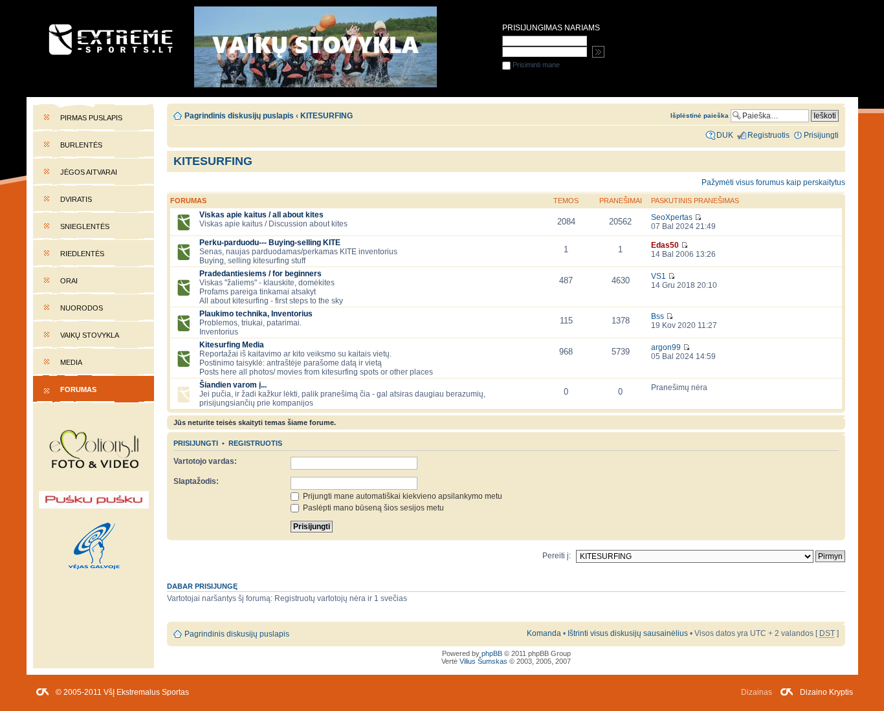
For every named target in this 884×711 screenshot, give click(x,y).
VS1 (658, 276)
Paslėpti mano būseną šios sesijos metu (372, 507)
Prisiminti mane (535, 65)
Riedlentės (82, 253)
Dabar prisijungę (202, 586)
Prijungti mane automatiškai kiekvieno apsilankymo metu (401, 496)
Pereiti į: (556, 555)
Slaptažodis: (196, 481)
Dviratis (76, 199)
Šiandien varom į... (233, 384)
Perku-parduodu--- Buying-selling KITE (269, 242)
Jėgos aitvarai (88, 172)
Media (71, 362)
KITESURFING (212, 161)
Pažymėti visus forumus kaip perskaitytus (773, 182)
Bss (657, 316)
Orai (69, 281)
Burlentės (81, 145)
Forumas (78, 389)
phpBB (491, 653)
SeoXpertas (671, 217)
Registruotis (255, 443)
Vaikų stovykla (89, 335)
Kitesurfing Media (231, 344)
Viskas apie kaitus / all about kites (261, 214)
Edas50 (665, 245)
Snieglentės (84, 226)
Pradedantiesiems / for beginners (260, 273)
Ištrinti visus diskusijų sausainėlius (628, 633)
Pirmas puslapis (91, 118)
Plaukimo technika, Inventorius (256, 313)
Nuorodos (81, 308)
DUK (724, 135)
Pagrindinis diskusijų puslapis (239, 115)
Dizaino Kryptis (826, 692)
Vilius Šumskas (483, 661)
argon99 (666, 347)
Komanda (544, 633)
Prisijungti (195, 443)
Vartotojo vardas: (205, 461)
